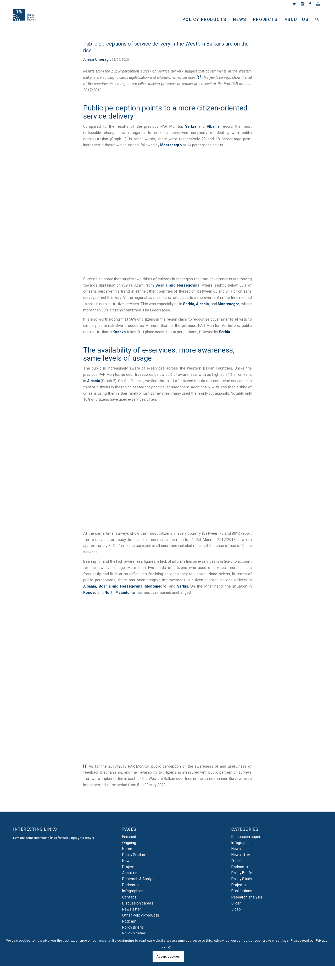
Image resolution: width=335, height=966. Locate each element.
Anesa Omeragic (97, 59)
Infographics (132, 891)
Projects (129, 867)
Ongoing (129, 843)
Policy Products (135, 855)
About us (129, 873)
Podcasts (130, 885)
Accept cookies (168, 956)
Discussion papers (137, 903)
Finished (129, 837)
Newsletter (131, 909)
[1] (85, 766)
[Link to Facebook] (310, 4)
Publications (241, 891)
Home (127, 849)
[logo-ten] (24, 20)
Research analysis (246, 897)
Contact (129, 897)
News (127, 861)
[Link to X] (294, 4)
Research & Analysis (139, 879)
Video (236, 909)
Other (236, 861)
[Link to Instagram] (302, 4)
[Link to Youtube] (318, 4)
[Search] (317, 19)
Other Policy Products (140, 915)
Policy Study (241, 879)
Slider (236, 903)
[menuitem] (204, 19)
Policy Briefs (132, 927)
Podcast (129, 921)
